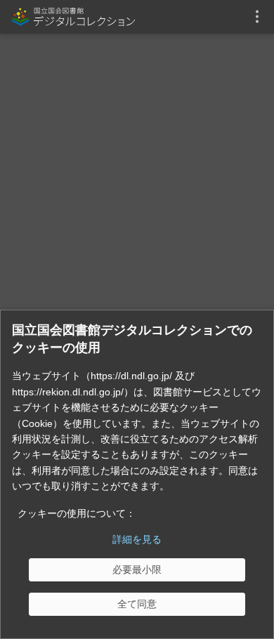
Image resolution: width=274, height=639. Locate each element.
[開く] (257, 17)
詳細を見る (137, 539)
